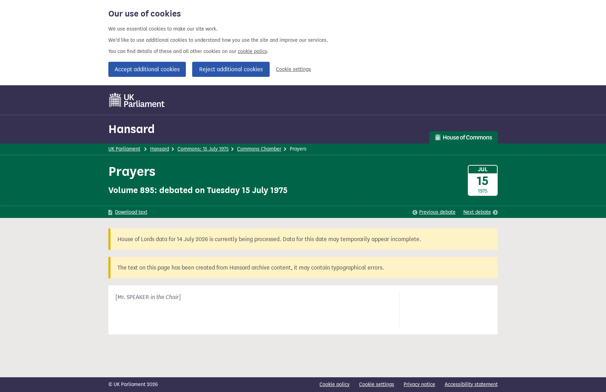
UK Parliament (124, 149)
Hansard (131, 129)
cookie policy (252, 51)
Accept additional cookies (147, 69)
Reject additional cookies (231, 69)
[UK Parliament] (137, 100)
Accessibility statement (471, 384)
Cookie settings (293, 69)
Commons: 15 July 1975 (203, 149)
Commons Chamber (259, 149)
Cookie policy (334, 384)
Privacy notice (419, 384)
